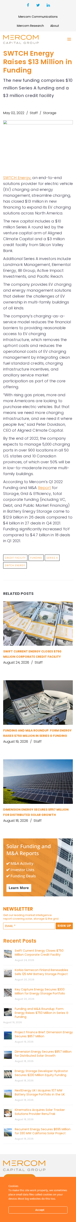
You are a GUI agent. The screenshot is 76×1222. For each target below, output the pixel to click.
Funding (36, 557)
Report (44, 487)
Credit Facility (15, 557)
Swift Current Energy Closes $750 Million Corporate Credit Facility (39, 952)
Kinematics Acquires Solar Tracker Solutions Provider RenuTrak (40, 1112)
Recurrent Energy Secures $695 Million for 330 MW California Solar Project (43, 1131)
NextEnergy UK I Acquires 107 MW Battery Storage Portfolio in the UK (40, 1092)
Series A (52, 557)
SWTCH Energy (17, 177)
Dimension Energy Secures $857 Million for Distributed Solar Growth (43, 1054)
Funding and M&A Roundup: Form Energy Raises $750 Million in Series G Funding (41, 1013)
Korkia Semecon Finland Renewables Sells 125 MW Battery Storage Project (41, 972)
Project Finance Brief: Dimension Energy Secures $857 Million (44, 1034)
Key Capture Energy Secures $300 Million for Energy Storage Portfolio (40, 991)
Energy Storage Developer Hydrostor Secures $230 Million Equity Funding (41, 1073)
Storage (49, 112)
